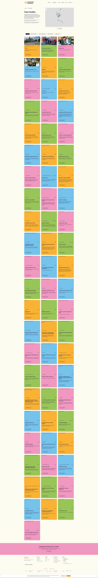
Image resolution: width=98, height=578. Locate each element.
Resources (62, 2)
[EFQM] (63, 571)
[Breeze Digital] (52, 568)
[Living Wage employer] (32, 571)
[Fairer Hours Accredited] (57, 571)
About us (49, 2)
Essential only (63, 575)
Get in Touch (49, 551)
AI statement (55, 562)
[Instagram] (25, 562)
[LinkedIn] (28, 562)
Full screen (60, 28)
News (66, 2)
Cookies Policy (47, 576)
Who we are (38, 558)
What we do (38, 559)
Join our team (47, 559)
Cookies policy (56, 559)
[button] (60, 15)
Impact (59, 2)
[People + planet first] (69, 571)
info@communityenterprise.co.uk (67, 563)
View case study (28, 54)
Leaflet (73, 26)
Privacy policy (56, 558)
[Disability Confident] (49, 571)
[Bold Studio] (46, 568)
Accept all (68, 575)
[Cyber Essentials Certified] (40, 571)
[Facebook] (27, 562)
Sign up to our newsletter (29, 564)
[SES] (26, 571)
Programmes (54, 2)
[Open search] (73, 2)
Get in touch (70, 2)
